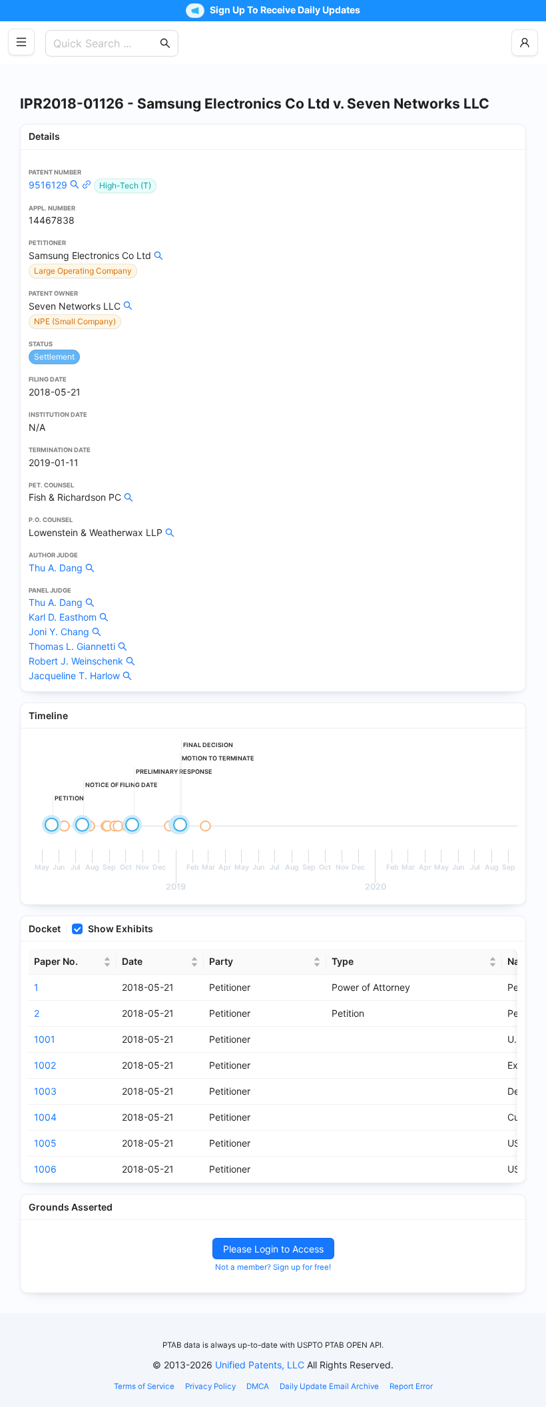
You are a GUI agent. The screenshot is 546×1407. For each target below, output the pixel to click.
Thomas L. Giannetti (72, 646)
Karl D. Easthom (63, 617)
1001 (44, 1039)
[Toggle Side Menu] (21, 42)
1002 (45, 1065)
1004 (45, 1117)
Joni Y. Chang (59, 631)
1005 (45, 1143)
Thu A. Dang (56, 567)
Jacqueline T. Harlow (74, 675)
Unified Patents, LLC (259, 1364)
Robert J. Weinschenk (76, 661)
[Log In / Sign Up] (524, 42)
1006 (45, 1169)
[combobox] (105, 43)
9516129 (48, 184)
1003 (45, 1091)
